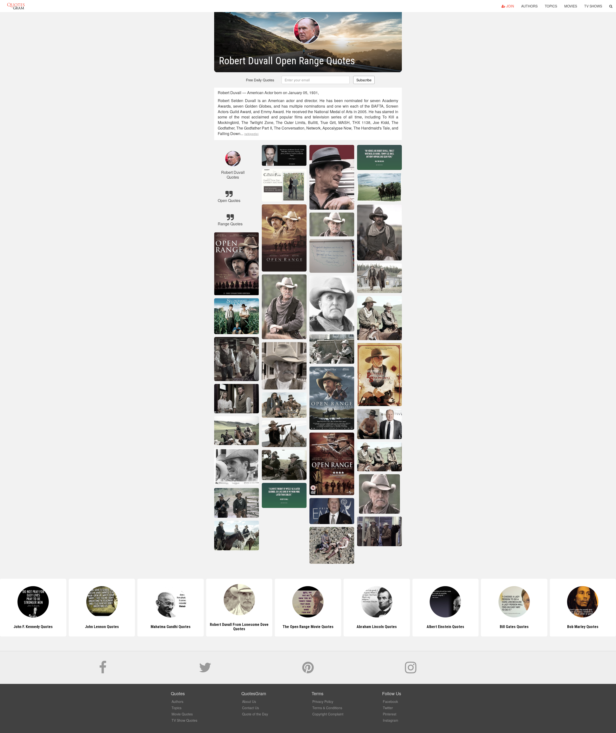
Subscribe (364, 80)
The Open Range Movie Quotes (239, 626)
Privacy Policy (322, 701)
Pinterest (389, 714)
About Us (249, 701)
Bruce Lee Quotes (583, 626)
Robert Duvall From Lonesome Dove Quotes (170, 626)
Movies (570, 6)
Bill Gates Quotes (445, 626)
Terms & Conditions (327, 707)
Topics (551, 6)
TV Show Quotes (184, 720)
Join (509, 6)
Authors (529, 6)
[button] (611, 6)
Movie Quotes (182, 714)
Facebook (390, 701)
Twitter (388, 707)
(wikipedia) (251, 134)
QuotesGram (16, 6)
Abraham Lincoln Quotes (308, 626)
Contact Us (250, 707)
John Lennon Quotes (33, 626)
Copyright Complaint (327, 714)
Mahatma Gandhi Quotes (102, 626)
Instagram (390, 720)
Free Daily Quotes (260, 79)
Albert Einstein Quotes (376, 626)
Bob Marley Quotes (514, 626)
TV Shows (593, 6)
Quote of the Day (255, 714)
